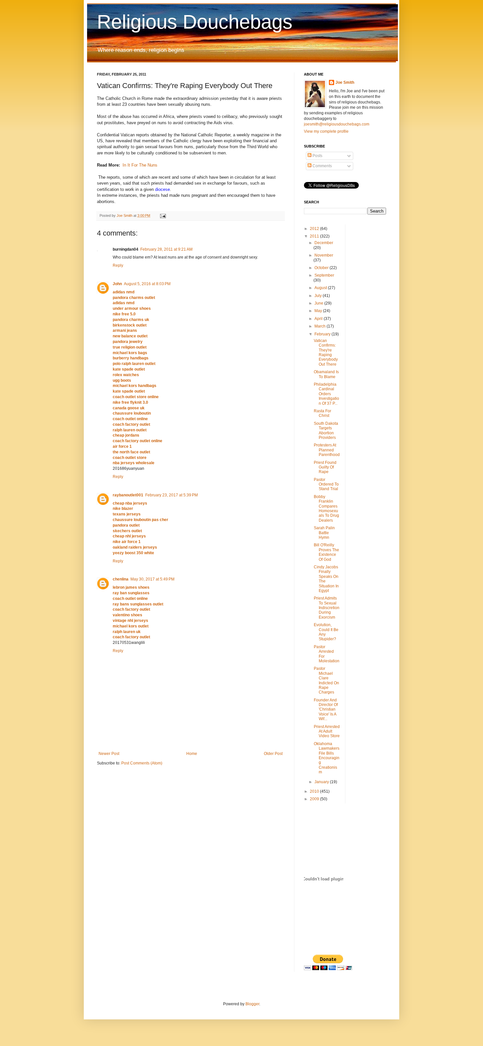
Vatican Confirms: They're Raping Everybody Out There (326, 352)
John (117, 284)
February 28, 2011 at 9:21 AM (166, 249)
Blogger (252, 1004)
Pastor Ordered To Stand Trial (326, 484)
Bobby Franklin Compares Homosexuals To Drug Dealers (326, 508)
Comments (321, 166)
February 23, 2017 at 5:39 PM (171, 495)
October (322, 267)
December (323, 242)
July (318, 295)
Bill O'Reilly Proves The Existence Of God (326, 552)
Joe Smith (344, 82)
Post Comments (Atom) (141, 763)
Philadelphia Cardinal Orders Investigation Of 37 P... (326, 394)
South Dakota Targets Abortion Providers (326, 430)
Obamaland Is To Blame (326, 374)
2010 (315, 791)
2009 (315, 799)
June (319, 303)
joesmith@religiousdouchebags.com (336, 124)
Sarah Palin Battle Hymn (324, 533)
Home (191, 753)
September (324, 275)
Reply (118, 265)
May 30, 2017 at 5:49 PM (152, 579)
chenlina (120, 579)
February (323, 334)
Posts (316, 155)
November (323, 255)
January (322, 782)
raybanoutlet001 (128, 495)
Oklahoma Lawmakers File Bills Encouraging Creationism (326, 757)
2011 (315, 236)
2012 (315, 228)
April (319, 318)
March (320, 326)
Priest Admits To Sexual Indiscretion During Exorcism (326, 608)
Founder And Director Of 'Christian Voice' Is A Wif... (326, 709)
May (318, 310)
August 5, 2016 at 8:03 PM (147, 284)
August (321, 287)
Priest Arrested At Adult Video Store (327, 731)
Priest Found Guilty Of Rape (325, 467)
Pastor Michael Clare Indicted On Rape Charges (326, 680)
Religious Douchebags (194, 22)
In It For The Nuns (140, 165)
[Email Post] (162, 215)
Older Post (273, 753)
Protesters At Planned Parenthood (327, 450)
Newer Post (109, 753)
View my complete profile (326, 131)
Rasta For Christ (322, 413)
